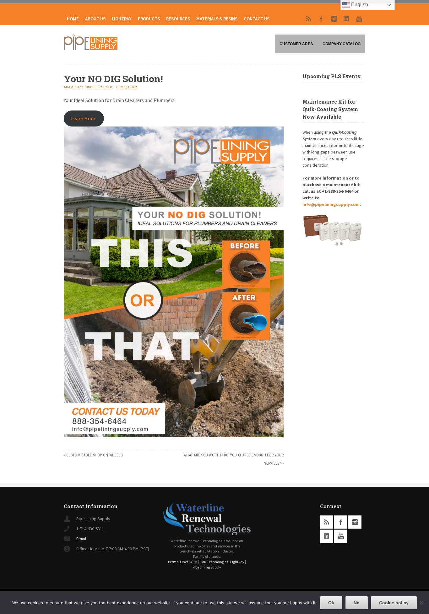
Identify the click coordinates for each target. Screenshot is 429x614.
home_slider (126, 87)
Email (81, 538)
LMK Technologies (213, 561)
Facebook (321, 19)
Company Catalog (342, 44)
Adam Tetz (72, 87)
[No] (421, 603)
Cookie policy (394, 602)
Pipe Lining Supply (207, 567)
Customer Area (296, 44)
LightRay (122, 19)
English (359, 4)
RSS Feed (308, 19)
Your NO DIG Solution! (113, 79)
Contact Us (256, 19)
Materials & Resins (216, 19)
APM (193, 561)
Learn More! (83, 118)
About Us (95, 19)
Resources (178, 19)
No (357, 602)
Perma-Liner (178, 561)
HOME (73, 19)
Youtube (359, 19)
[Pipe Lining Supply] (90, 48)
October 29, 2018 (98, 87)
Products (149, 19)
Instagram (334, 19)
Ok (331, 602)
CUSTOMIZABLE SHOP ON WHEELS (94, 455)
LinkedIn (346, 19)
